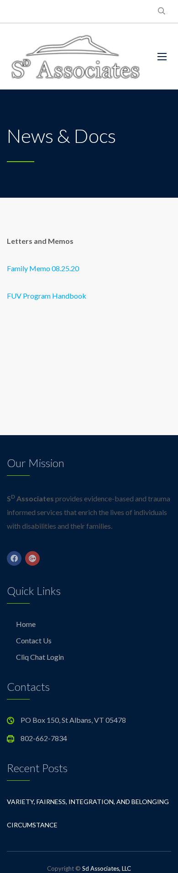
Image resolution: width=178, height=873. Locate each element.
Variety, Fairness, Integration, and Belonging (88, 801)
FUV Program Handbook (46, 295)
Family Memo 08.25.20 (43, 268)
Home (26, 624)
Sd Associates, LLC (106, 868)
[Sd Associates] (75, 56)
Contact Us (34, 640)
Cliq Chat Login (40, 656)
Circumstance (32, 825)
